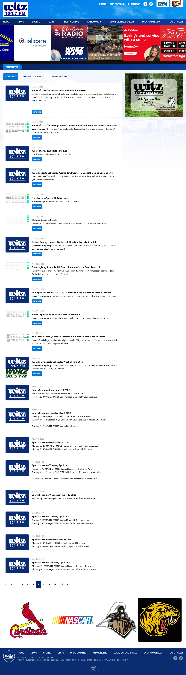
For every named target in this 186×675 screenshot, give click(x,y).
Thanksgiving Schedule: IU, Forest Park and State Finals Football (66, 267)
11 (62, 584)
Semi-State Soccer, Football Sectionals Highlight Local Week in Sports (68, 336)
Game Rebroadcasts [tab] (32, 76)
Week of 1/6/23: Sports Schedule (49, 150)
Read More (37, 112)
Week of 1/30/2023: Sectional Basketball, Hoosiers (59, 90)
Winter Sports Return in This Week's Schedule (56, 314)
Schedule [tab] (11, 76)
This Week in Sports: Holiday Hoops (50, 198)
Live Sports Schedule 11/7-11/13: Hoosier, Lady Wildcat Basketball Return (71, 292)
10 (55, 584)
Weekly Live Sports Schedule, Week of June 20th (57, 362)
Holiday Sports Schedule (44, 220)
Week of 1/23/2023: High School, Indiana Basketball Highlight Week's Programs (74, 125)
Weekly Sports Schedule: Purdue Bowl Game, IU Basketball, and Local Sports (72, 172)
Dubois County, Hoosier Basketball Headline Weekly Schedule (64, 242)
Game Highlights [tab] (58, 76)
